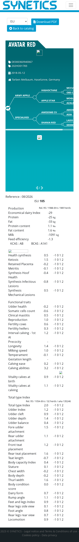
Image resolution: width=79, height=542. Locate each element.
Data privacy (49, 535)
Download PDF (46, 22)
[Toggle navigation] (71, 5)
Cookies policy (30, 535)
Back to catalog (23, 28)
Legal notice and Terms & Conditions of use (50, 531)
